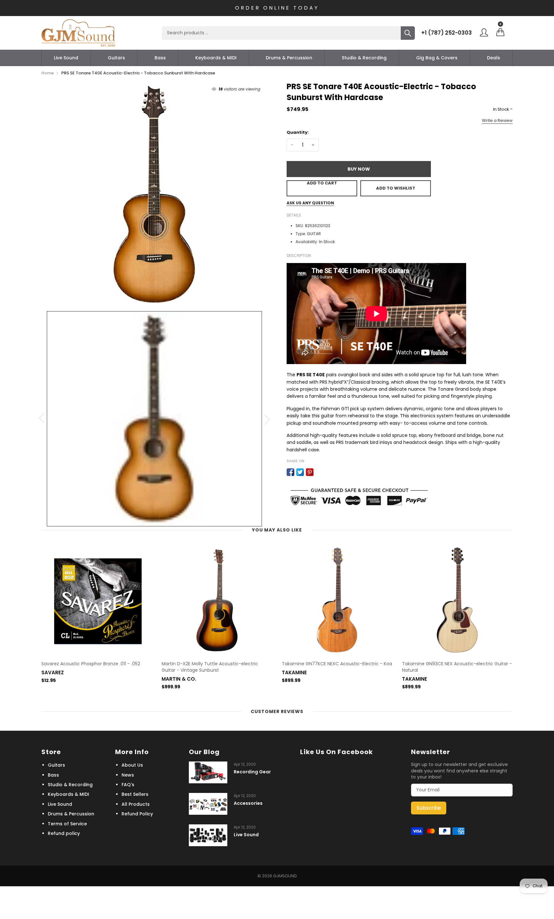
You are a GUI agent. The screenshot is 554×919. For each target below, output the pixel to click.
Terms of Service (67, 824)
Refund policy (64, 833)
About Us (132, 765)
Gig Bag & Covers (436, 58)
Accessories (248, 803)
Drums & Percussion (289, 58)
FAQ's (128, 784)
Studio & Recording (364, 58)
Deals (493, 58)
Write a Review (497, 120)
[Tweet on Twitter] (300, 472)
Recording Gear (252, 772)
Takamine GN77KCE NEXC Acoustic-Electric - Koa (337, 664)
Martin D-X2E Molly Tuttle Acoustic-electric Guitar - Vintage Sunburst (210, 667)
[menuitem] (66, 58)
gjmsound (285, 876)
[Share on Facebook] (290, 472)
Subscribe (428, 807)
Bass (160, 58)
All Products (136, 804)
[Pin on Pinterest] (310, 472)
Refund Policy (137, 814)
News (128, 775)
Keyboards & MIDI (216, 58)
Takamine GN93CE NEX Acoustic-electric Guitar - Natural (457, 667)
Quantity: (298, 132)
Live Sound (66, 58)
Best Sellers (135, 794)
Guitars (116, 58)
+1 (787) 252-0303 (446, 33)
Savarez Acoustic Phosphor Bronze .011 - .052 (90, 664)
